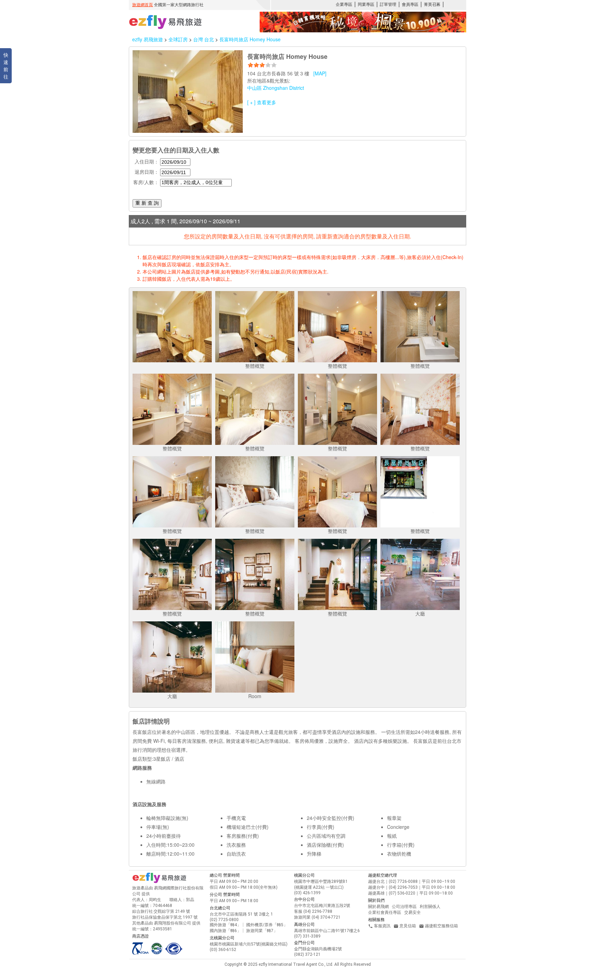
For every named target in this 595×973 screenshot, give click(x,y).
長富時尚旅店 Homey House (250, 39)
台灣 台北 (204, 39)
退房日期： (147, 171)
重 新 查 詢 (147, 203)
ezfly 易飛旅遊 (147, 39)
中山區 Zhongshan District (275, 87)
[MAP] (319, 73)
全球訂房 (178, 39)
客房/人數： (146, 182)
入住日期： (147, 161)
